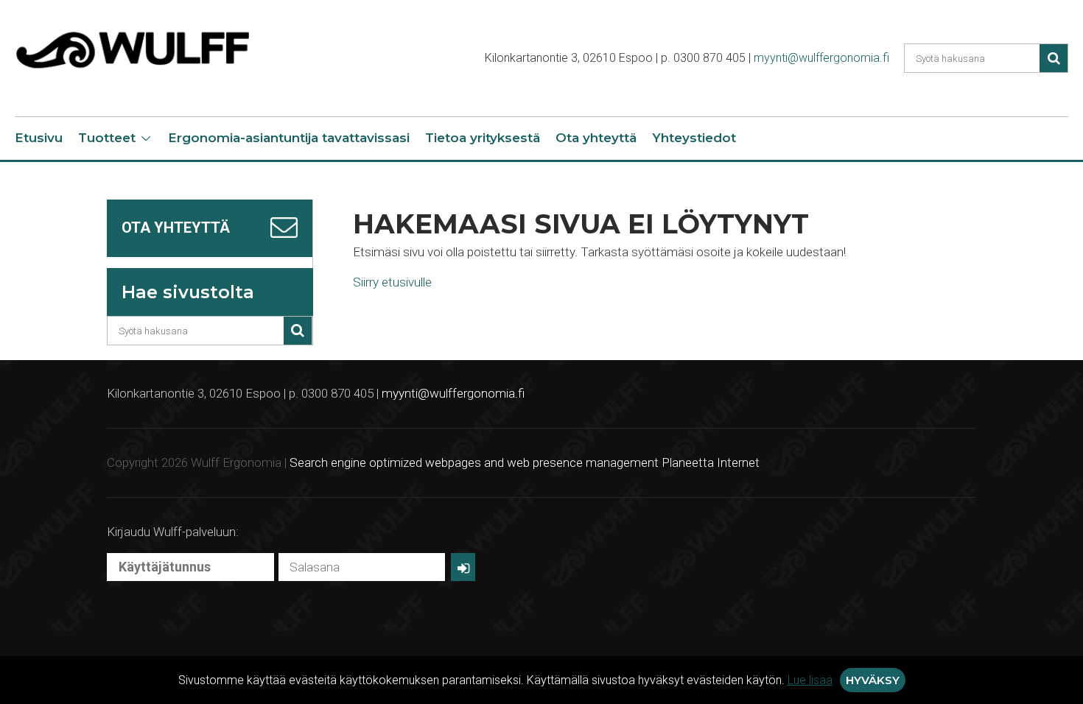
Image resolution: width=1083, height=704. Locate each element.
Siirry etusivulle (392, 282)
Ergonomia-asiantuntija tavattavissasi (289, 137)
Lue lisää (810, 680)
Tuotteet (107, 137)
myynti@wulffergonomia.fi (821, 58)
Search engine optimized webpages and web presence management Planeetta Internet (525, 462)
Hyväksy (873, 680)
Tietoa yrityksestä (482, 137)
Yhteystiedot (694, 137)
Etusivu (39, 137)
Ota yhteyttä (596, 137)
